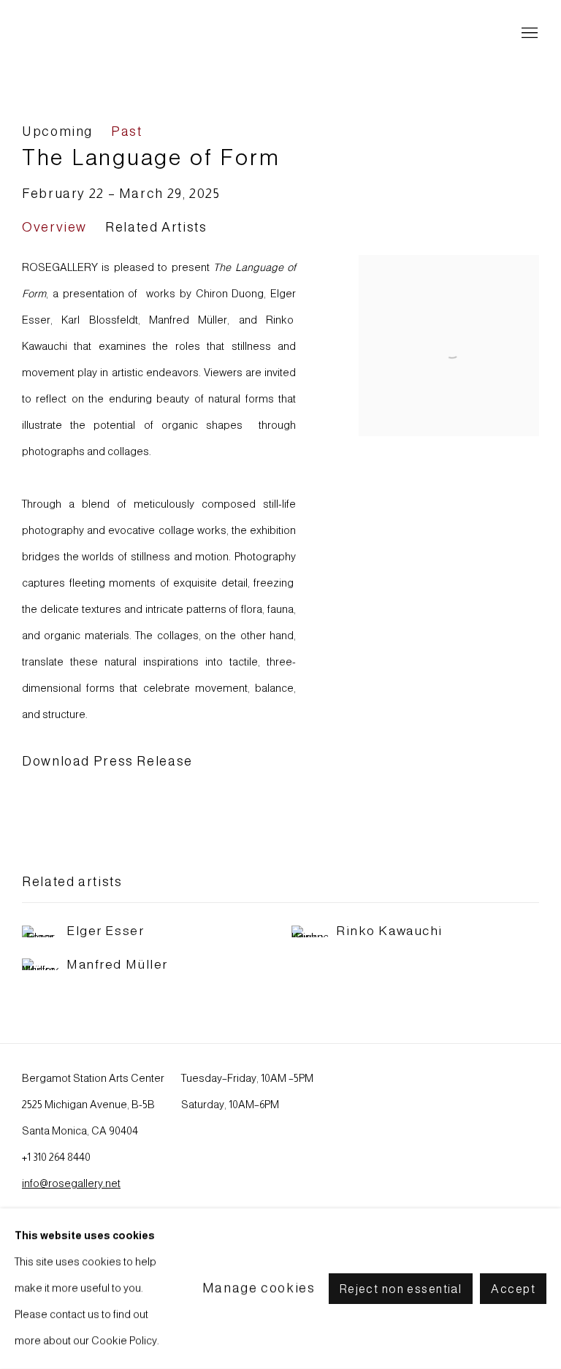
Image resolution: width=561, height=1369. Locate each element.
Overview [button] (54, 227)
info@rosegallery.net (71, 1183)
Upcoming (57, 131)
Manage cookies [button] (259, 1288)
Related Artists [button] (156, 227)
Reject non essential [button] (401, 1289)
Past (126, 131)
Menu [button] (528, 34)
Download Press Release (107, 761)
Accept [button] (513, 1289)
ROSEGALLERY (87, 33)
